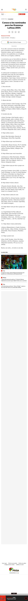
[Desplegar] (14, 593)
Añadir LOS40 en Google (15, 42)
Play (26, 598)
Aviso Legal (4, 563)
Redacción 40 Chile (5, 35)
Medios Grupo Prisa (14, 573)
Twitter (12, 32)
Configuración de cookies (9, 564)
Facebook (9, 32)
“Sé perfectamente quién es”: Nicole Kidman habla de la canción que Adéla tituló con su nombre (14, 280)
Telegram (18, 32)
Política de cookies (22, 563)
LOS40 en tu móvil (20, 564)
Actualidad (10, 19)
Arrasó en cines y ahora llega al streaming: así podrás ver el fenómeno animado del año (12, 273)
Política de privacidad (12, 563)
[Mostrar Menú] (2, 9)
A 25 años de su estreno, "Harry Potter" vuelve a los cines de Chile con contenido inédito (13, 286)
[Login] (26, 9)
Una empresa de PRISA (14, 569)
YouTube (11, 551)
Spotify (20, 551)
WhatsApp (15, 32)
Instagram (8, 551)
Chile (2, 14)
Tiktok (5, 551)
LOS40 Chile (14, 9)
